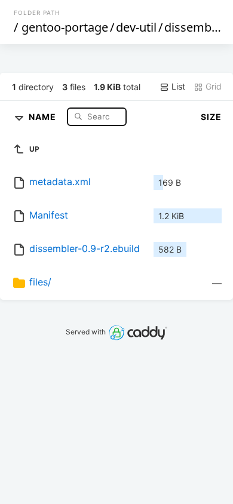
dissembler (195, 27)
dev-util (136, 27)
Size (211, 117)
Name (44, 116)
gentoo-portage (65, 27)
